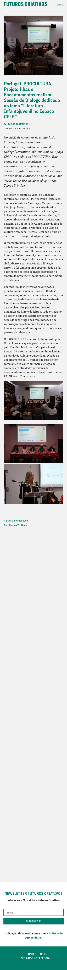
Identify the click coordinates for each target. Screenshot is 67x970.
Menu (60, 5)
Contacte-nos (36, 954)
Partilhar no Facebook (16, 520)
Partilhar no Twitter (14, 525)
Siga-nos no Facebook (36, 958)
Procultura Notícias (17, 123)
